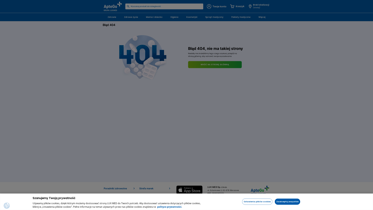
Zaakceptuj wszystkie (287, 201)
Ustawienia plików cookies (257, 201)
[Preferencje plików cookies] (7, 206)
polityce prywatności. (169, 206)
